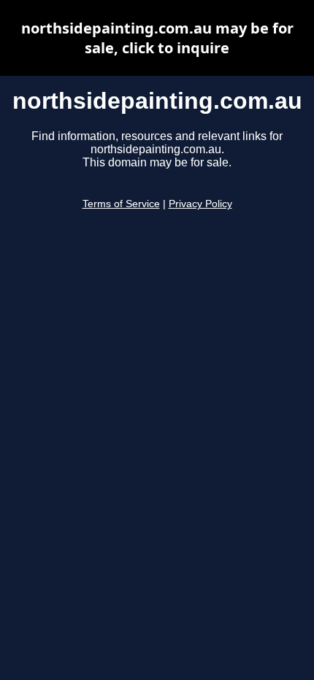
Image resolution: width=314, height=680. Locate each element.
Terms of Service (121, 203)
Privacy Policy (200, 203)
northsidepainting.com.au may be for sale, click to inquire (157, 38)
